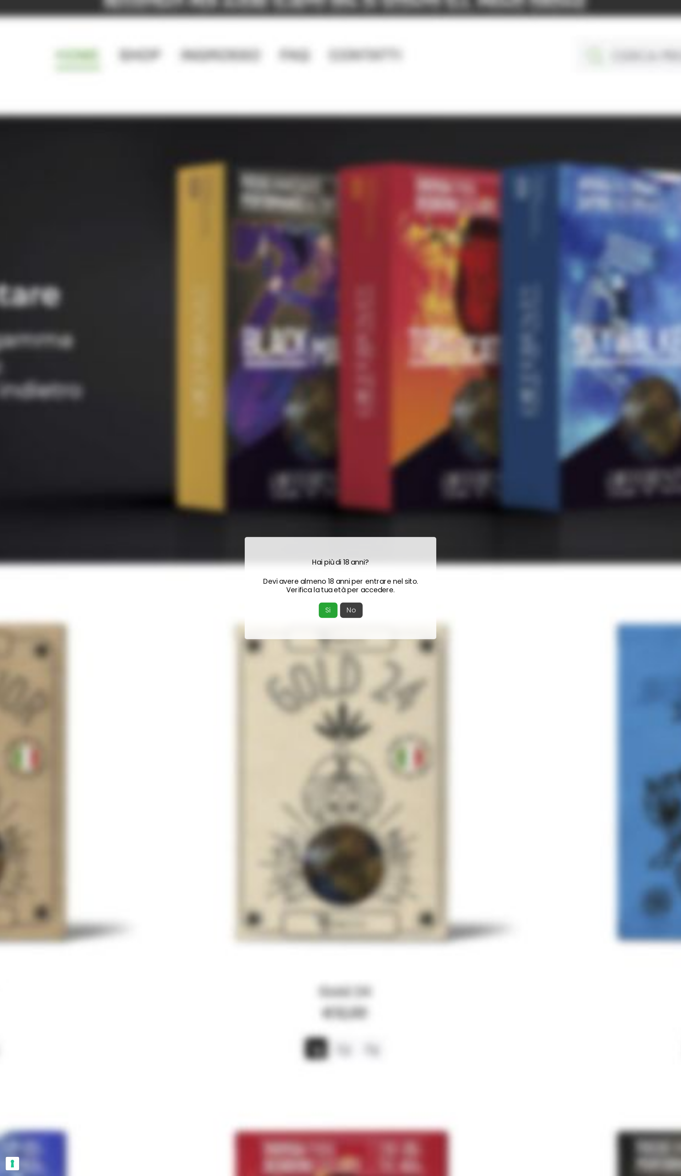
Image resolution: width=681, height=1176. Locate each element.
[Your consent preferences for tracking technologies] (12, 1163)
